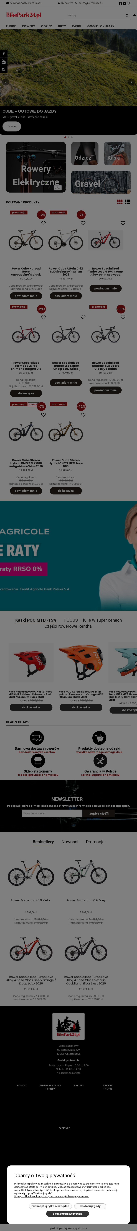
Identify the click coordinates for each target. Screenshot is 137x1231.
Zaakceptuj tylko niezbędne (50, 1206)
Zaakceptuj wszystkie (67, 1214)
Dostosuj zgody (90, 1206)
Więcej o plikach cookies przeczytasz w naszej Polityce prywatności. (51, 1196)
